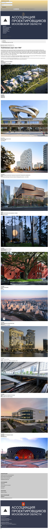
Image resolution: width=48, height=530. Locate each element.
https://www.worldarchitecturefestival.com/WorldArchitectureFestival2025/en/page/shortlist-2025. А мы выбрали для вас (23, 58)
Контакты (4, 33)
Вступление (3, 486)
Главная (4, 40)
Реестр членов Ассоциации (5, 485)
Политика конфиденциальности (6, 497)
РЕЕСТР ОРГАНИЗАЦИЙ (5, 495)
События (4, 41)
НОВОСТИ (2, 496)
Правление (3, 483)
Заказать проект (4, 492)
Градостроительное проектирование (7, 475)
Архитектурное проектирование (6, 476)
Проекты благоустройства (5, 477)
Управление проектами (5, 479)
